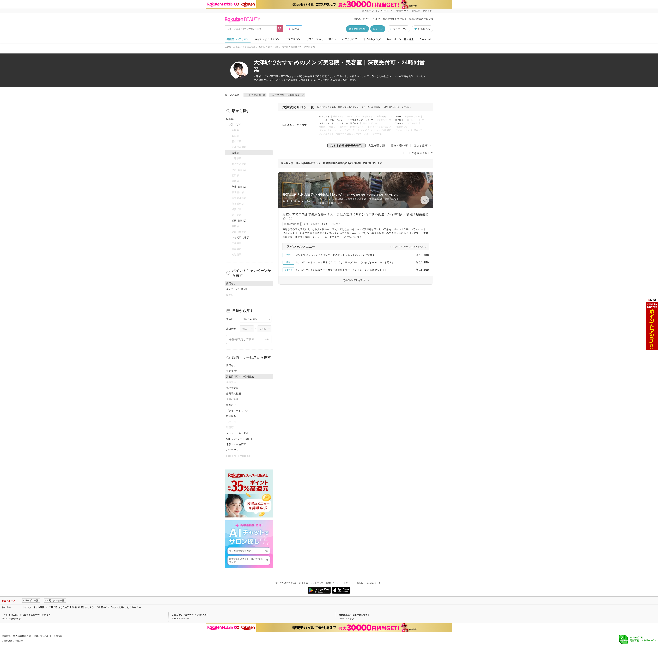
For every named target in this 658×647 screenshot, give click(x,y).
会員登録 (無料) (357, 28)
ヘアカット (324, 116)
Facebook (371, 583)
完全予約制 (232, 387)
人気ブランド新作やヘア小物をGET (190, 614)
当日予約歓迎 (233, 393)
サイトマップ (316, 583)
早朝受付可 (232, 371)
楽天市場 (427, 10)
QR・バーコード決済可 (239, 438)
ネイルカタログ (371, 39)
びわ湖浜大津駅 (240, 237)
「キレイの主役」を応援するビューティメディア (26, 614)
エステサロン (293, 39)
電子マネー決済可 (236, 444)
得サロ (230, 294)
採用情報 (57, 635)
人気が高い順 (376, 145)
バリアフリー (233, 450)
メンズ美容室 (249, 47)
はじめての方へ (362, 18)
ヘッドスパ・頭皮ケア (348, 123)
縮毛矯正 (399, 120)
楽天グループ (402, 10)
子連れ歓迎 (232, 399)
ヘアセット (398, 123)
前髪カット (381, 116)
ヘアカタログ (349, 39)
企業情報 (6, 635)
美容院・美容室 (232, 47)
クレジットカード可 (237, 433)
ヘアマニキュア (355, 120)
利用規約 (303, 583)
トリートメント (326, 123)
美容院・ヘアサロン (238, 39)
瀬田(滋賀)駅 (239, 220)
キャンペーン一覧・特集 (400, 39)
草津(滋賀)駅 (239, 186)
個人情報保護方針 (22, 635)
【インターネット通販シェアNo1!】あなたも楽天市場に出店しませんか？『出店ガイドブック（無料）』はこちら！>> (81, 607)
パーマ (370, 120)
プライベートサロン (237, 410)
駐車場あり (232, 416)
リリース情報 (357, 583)
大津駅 (285, 47)
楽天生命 (416, 10)
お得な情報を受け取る (395, 18)
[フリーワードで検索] (280, 28)
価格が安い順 (399, 145)
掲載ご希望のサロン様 (421, 18)
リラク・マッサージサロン (321, 39)
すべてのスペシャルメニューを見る (407, 247)
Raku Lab (425, 39)
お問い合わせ (332, 583)
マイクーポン (400, 28)
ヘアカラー (396, 116)
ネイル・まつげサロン (267, 39)
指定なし (231, 365)
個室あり (231, 404)
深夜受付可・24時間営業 (286, 95)
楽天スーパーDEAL (236, 289)
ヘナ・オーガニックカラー (331, 120)
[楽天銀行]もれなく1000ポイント (377, 10)
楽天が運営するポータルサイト (354, 614)
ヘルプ (376, 18)
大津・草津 (273, 47)
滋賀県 (262, 47)
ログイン (378, 28)
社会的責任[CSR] (42, 635)
